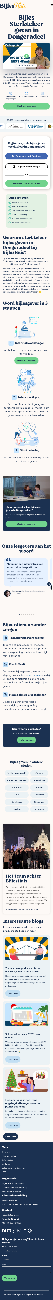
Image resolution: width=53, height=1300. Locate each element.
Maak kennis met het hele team (20, 909)
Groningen (39, 802)
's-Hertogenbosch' (16, 773)
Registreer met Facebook (28, 156)
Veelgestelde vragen (11, 1191)
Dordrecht (17, 802)
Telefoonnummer (9, 1247)
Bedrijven (6, 1164)
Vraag (4, 1264)
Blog (4, 1171)
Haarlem (16, 809)
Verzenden (9, 1278)
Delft (16, 794)
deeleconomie (32, 675)
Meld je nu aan (26, 740)
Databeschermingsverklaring (14, 1187)
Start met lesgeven (26, 106)
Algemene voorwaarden (13, 1183)
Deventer (39, 794)
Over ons (6, 1152)
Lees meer (10, 1136)
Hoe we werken (9, 1156)
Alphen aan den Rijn (16, 780)
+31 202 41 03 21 (10, 1219)
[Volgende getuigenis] (49, 584)
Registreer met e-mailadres (26, 183)
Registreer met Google (28, 166)
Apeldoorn (16, 787)
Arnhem (39, 787)
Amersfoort (39, 780)
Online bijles (7, 1160)
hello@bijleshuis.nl (10, 1215)
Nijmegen (39, 809)
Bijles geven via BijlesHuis (13, 1168)
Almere (39, 773)
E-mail (4, 1255)
